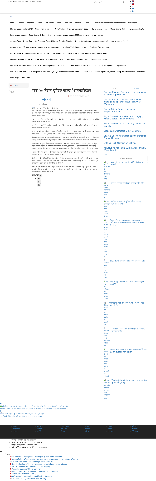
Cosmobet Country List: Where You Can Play (28, 478)
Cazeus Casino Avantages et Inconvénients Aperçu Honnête (125, 137)
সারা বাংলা (78, 22)
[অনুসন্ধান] (122, 2)
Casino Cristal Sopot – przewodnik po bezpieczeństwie (122, 110)
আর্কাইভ (136, 431)
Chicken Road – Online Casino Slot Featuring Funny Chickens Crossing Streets (41, 41)
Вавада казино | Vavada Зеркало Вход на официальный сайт (34, 47)
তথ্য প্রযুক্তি (50, 22)
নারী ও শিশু (64, 428)
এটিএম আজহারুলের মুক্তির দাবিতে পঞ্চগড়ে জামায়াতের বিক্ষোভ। (126, 202)
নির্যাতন (110, 426)
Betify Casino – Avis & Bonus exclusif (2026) (72, 29)
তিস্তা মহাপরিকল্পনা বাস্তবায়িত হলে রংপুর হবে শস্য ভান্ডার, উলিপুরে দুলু (129, 381)
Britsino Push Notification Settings (120, 142)
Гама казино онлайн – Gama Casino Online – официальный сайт (118, 29)
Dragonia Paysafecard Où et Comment (122, 130)
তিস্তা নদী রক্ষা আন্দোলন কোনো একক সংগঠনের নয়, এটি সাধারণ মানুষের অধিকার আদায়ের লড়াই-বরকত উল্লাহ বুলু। (128, 223)
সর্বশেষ (105, 154)
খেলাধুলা (40, 22)
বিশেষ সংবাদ (68, 22)
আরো (88, 22)
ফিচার (110, 428)
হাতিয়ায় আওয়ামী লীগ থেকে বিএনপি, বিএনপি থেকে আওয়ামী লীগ (126, 304)
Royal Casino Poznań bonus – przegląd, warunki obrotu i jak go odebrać (123, 117)
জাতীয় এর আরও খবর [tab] (126, 158)
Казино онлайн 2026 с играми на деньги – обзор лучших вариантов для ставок (114, 71)
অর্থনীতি (39, 431)
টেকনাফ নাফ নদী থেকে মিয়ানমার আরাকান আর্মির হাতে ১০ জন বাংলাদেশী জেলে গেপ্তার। (128, 350)
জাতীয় (12, 22)
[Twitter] (133, 8)
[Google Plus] (133, 11)
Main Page (14, 77)
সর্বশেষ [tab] (114, 88)
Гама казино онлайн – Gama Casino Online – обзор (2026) (83, 59)
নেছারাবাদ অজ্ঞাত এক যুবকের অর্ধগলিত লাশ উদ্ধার (127, 260)
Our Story (26, 77)
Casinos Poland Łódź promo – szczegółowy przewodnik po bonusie (125, 93)
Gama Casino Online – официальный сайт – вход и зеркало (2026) (101, 41)
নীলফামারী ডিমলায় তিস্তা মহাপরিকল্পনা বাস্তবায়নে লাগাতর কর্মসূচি (129, 330)
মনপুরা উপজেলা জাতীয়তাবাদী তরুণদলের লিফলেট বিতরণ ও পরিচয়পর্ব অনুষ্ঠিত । (117, 22)
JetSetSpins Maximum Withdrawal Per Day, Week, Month (125, 149)
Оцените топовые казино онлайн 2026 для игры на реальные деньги (75, 35)
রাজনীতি (21, 22)
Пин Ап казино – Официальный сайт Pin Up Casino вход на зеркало (37, 53)
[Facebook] (132, 6)
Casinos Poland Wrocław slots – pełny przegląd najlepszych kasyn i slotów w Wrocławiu (122, 102)
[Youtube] (133, 3)
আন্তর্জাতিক (30, 22)
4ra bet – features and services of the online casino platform (33, 59)
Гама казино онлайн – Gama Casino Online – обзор (88, 53)
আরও (105, 398)
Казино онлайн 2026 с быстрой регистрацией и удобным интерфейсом (97, 65)
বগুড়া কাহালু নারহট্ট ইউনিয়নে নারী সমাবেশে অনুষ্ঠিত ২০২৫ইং (127, 282)
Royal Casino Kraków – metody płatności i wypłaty (124, 124)
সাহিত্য (87, 431)
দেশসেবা (45, 99)
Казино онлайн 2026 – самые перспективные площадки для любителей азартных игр (44, 71)
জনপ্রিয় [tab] (136, 88)
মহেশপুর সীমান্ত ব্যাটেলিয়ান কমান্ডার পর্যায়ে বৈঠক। (128, 182)
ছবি (135, 426)
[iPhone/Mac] (133, 1)
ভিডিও (136, 428)
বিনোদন (59, 22)
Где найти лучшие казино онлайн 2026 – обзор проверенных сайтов (37, 65)
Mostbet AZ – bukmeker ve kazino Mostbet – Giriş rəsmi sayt (86, 47)
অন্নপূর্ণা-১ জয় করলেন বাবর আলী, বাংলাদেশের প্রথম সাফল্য (129, 163)
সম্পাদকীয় (87, 428)
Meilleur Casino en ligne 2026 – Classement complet (30, 29)
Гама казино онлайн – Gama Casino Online (27, 35)
